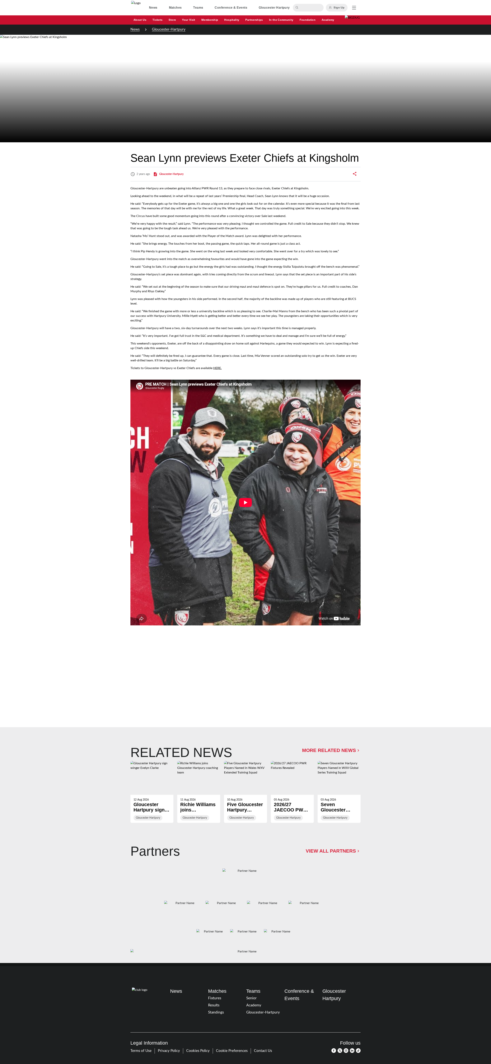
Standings (216, 1012)
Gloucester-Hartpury (168, 29)
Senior (251, 998)
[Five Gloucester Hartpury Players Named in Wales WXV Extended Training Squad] (245, 792)
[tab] (153, 8)
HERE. (217, 368)
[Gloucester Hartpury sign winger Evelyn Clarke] (151, 792)
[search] (297, 8)
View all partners (331, 851)
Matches (217, 991)
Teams (253, 991)
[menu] (354, 8)
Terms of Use (141, 1051)
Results (213, 1005)
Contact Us (263, 1051)
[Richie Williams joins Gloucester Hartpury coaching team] (198, 792)
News (135, 29)
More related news (329, 750)
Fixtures (214, 998)
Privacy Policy (169, 1051)
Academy (253, 1005)
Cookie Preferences (232, 1051)
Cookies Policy (198, 1051)
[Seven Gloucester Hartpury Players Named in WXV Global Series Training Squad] (339, 792)
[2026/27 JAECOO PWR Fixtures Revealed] (292, 792)
